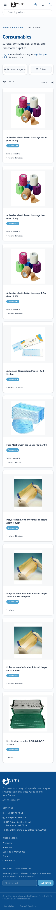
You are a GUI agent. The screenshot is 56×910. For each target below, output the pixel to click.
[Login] (35, 4)
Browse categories (16, 69)
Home (5, 27)
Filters (43, 69)
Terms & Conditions (28, 906)
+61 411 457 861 (14, 812)
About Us (7, 847)
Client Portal (8, 860)
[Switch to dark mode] (42, 4)
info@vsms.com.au (16, 817)
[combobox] (27, 12)
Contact (6, 856)
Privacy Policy (8, 906)
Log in (5, 54)
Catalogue (17, 27)
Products (7, 842)
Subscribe (46, 882)
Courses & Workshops (13, 851)
